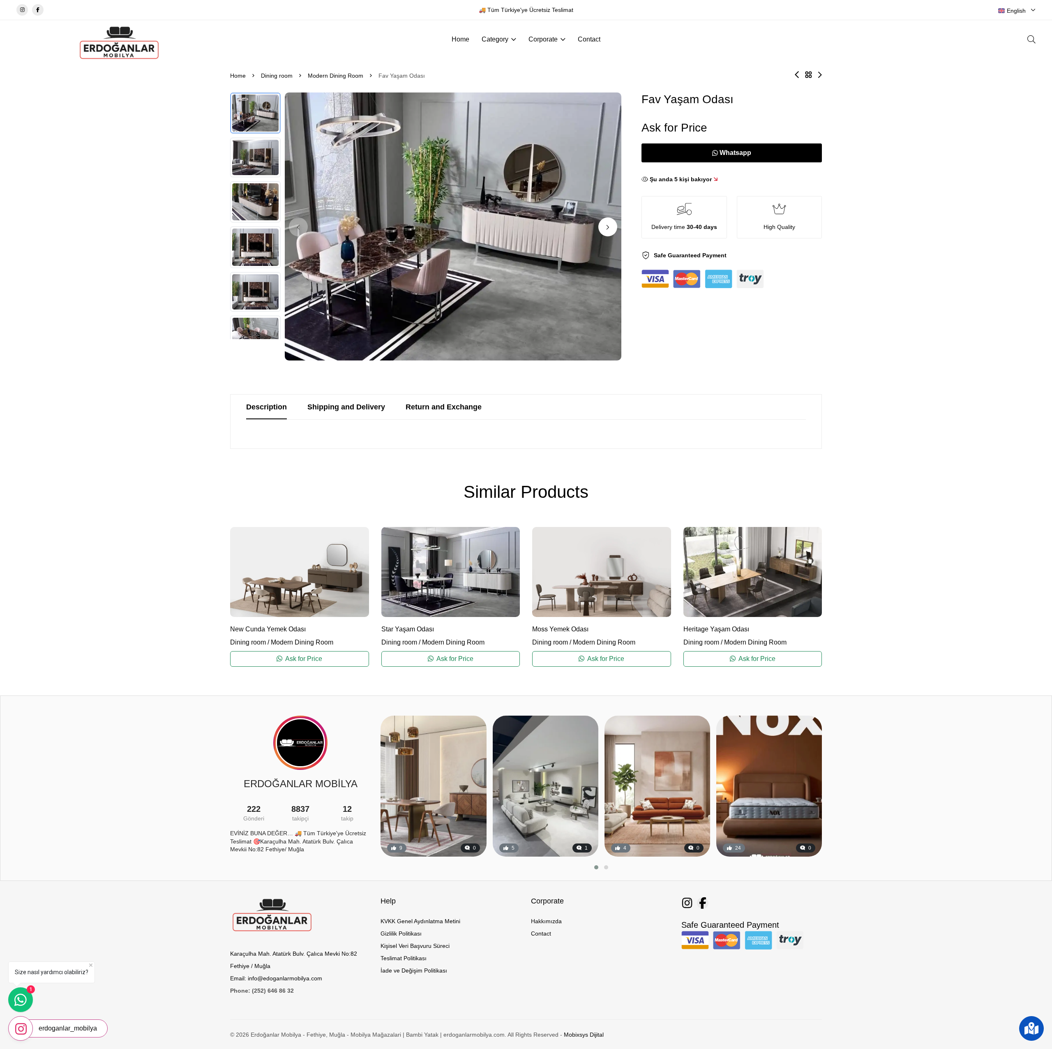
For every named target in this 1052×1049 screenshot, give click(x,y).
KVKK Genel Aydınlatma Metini (420, 921)
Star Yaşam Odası (407, 629)
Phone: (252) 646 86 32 (262, 990)
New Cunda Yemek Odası (268, 629)
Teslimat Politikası (404, 958)
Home (460, 39)
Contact (589, 39)
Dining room (277, 75)
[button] (607, 226)
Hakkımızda (546, 921)
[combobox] (1017, 10)
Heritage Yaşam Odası (716, 629)
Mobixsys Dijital (584, 1034)
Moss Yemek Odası (560, 629)
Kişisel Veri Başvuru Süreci (415, 946)
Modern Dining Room (335, 75)
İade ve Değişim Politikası (414, 970)
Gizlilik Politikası (401, 933)
